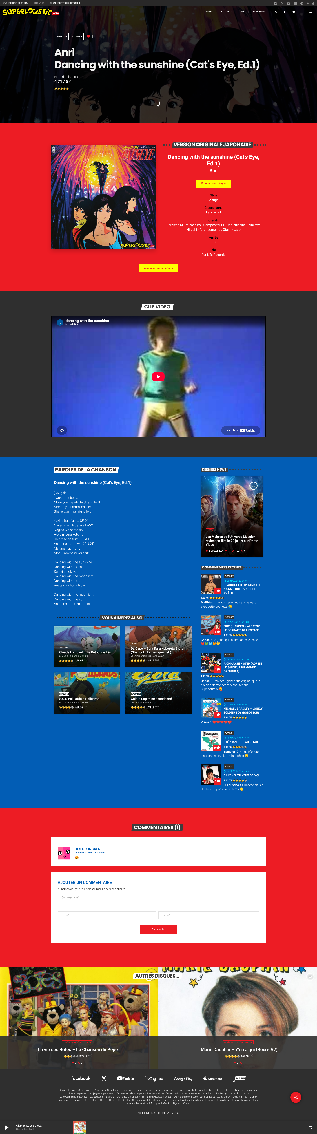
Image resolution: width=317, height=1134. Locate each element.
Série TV (174, 1100)
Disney (253, 1096)
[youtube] (288, 4)
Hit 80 (121, 1100)
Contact (187, 1103)
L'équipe (147, 1090)
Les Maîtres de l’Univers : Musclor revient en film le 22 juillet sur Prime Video (232, 541)
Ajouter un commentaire (158, 268)
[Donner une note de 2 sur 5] (58, 88)
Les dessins (225, 1100)
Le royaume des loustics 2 (73, 1096)
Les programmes (132, 1090)
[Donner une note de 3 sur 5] (61, 88)
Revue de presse (77, 1093)
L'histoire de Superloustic (107, 1090)
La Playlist (213, 212)
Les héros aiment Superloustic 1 (164, 1093)
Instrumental (143, 1100)
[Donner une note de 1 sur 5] (55, 88)
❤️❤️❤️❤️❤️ (216, 722)
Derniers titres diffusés (186, 1096)
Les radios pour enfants (246, 1100)
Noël (165, 1100)
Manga (77, 36)
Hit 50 (94, 1100)
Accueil (63, 1090)
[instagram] (295, 4)
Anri (213, 170)
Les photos (226, 1090)
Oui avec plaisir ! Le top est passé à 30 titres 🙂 (232, 787)
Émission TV (64, 1100)
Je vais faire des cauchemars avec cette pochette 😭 (228, 604)
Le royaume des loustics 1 (233, 1093)
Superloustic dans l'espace (131, 1093)
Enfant (77, 1100)
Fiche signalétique (164, 1090)
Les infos (211, 1100)
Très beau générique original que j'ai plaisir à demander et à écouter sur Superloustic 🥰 (231, 685)
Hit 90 (130, 1100)
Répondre (251, 847)
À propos (155, 1103)
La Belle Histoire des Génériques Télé (125, 1096)
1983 (213, 242)
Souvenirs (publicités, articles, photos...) (197, 1090)
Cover (227, 1096)
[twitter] (282, 4)
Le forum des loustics (136, 1103)
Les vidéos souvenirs (246, 1090)
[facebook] (276, 4)
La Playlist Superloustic (159, 1096)
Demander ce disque (213, 183)
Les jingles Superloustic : (102, 1093)
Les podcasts (96, 1096)
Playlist (61, 36)
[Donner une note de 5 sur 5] (67, 88)
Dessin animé (240, 1096)
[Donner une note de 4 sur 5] (64, 88)
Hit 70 (112, 1100)
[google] (308, 4)
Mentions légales (172, 1103)
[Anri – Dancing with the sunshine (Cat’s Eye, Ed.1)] (103, 248)
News (210, 530)
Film (85, 1100)
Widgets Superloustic (193, 1100)
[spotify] (302, 4)
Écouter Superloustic (80, 1090)
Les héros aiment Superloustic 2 (200, 1093)
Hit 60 (103, 1100)
